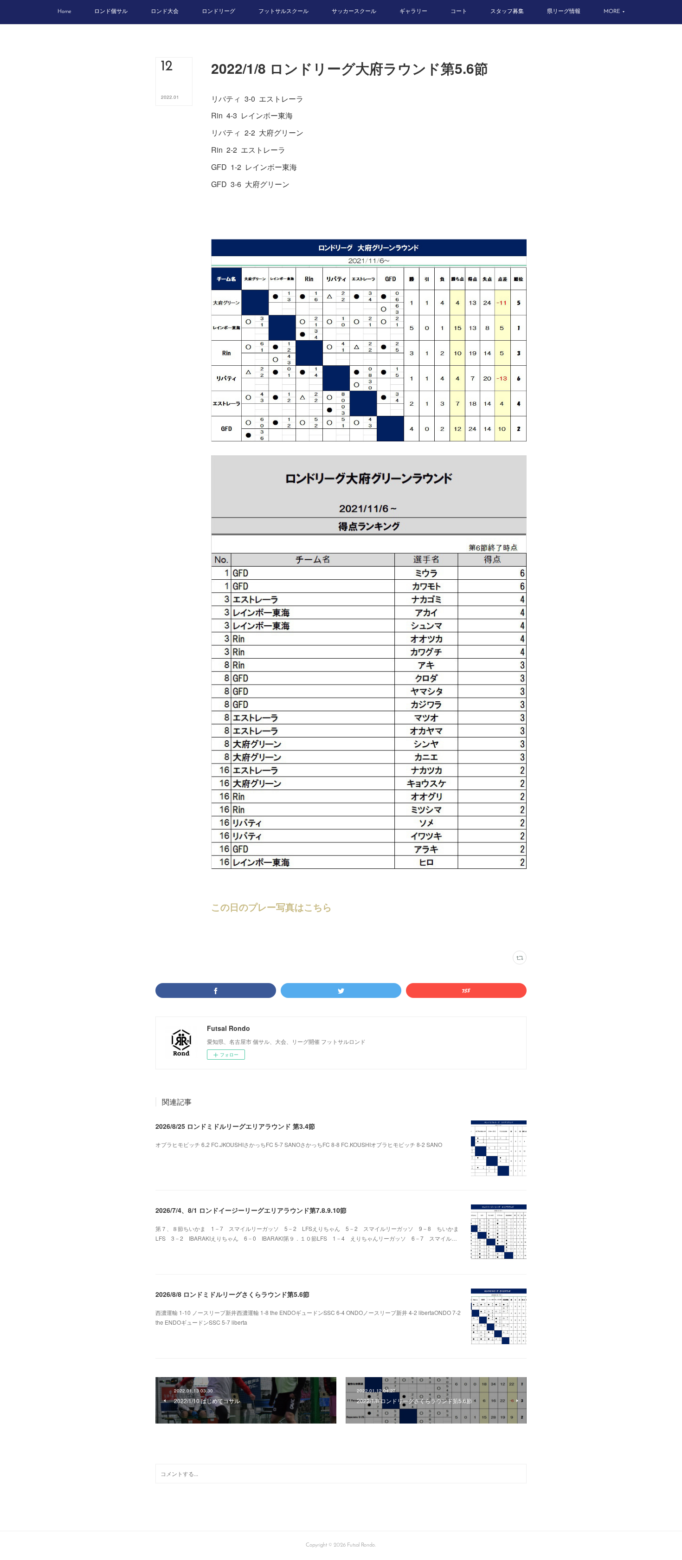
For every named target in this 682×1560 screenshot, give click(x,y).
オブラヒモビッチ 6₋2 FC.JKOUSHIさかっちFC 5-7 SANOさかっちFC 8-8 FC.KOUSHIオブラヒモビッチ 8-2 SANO (298, 1144)
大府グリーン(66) (280, 932)
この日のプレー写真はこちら (271, 906)
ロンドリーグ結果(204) (235, 932)
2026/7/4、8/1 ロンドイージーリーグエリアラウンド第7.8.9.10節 (251, 1210)
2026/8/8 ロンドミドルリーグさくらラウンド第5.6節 (232, 1294)
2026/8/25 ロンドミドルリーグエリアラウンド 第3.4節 (235, 1126)
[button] (64, 12)
